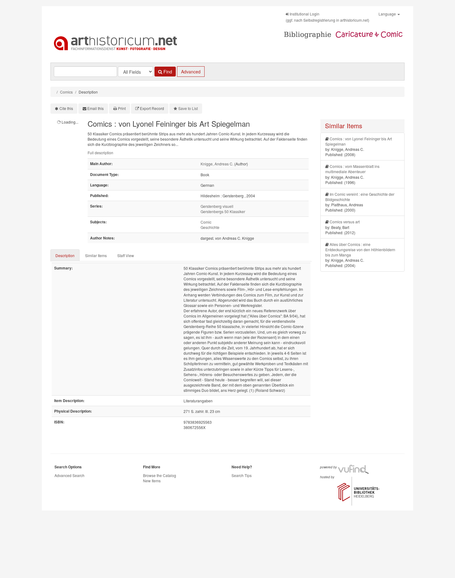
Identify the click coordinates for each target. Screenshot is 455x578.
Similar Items (96, 255)
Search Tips (242, 475)
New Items (152, 480)
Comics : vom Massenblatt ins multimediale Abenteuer (352, 169)
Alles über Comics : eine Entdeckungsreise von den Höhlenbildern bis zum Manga (360, 249)
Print (122, 108)
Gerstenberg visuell (217, 206)
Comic (206, 222)
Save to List (188, 108)
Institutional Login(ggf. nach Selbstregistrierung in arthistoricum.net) (327, 17)
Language (388, 13)
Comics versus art (345, 221)
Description (65, 255)
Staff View (125, 255)
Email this (95, 108)
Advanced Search (69, 475)
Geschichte (210, 227)
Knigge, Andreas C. (217, 163)
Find (167, 71)
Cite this (66, 108)
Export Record (152, 108)
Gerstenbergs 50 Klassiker (223, 211)
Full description (100, 152)
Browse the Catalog (159, 475)
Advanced (191, 71)
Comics (66, 91)
